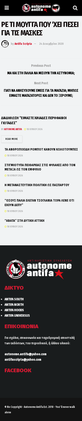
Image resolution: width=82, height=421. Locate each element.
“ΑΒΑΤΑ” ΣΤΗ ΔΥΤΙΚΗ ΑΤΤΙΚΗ (24, 221)
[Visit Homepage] (40, 7)
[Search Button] (75, 8)
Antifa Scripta (23, 43)
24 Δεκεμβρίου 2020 (51, 43)
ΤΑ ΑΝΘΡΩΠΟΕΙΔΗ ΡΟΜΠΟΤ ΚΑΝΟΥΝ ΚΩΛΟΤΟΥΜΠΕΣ (41, 149)
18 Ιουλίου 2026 (34, 129)
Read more (13, 138)
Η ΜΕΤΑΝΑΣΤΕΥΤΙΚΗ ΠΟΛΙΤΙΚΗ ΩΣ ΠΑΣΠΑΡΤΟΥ (37, 185)
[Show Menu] (7, 8)
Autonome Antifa (13, 129)
